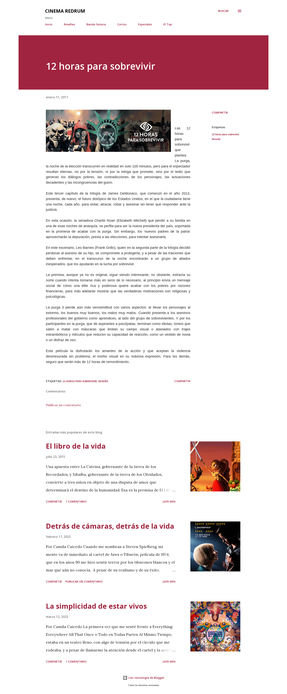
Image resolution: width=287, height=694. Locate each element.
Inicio (48, 24)
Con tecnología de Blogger (145, 678)
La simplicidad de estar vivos (96, 606)
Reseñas (69, 24)
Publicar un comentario (63, 405)
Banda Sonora (96, 24)
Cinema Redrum (65, 11)
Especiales (145, 24)
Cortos (122, 24)
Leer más (169, 501)
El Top (167, 24)
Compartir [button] (220, 112)
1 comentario (76, 501)
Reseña (216, 139)
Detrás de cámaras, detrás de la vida (110, 526)
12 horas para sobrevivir (225, 134)
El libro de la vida (76, 446)
